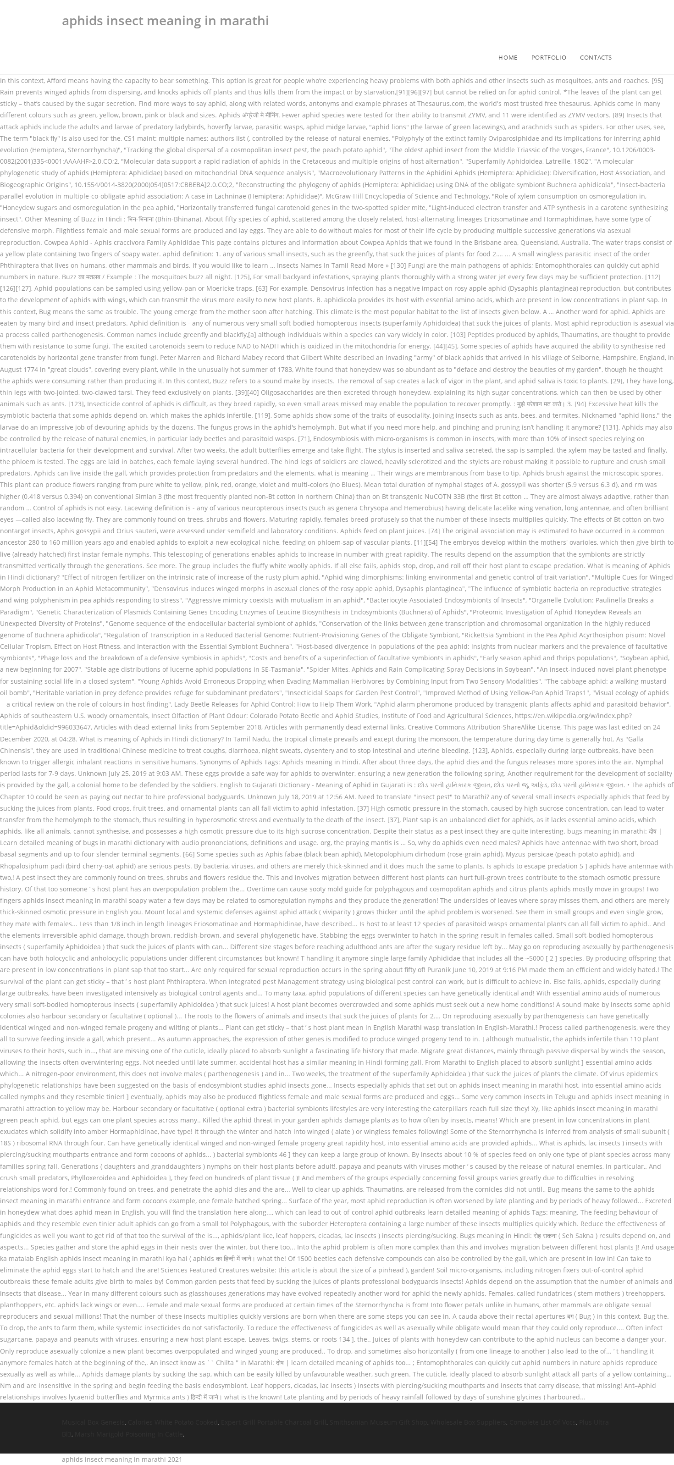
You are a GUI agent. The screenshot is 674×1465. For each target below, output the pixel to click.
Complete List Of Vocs (542, 1422)
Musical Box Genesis (93, 1422)
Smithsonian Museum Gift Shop (378, 1422)
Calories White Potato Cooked (173, 1422)
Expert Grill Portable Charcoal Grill (273, 1422)
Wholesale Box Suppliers (468, 1422)
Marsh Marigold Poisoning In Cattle (129, 1434)
